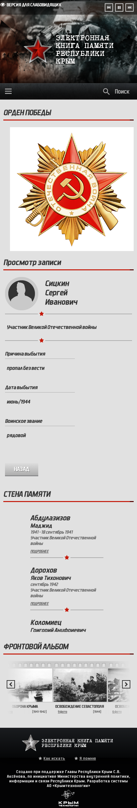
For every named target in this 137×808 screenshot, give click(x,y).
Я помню (87, 758)
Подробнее (39, 551)
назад (22, 469)
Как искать (54, 758)
